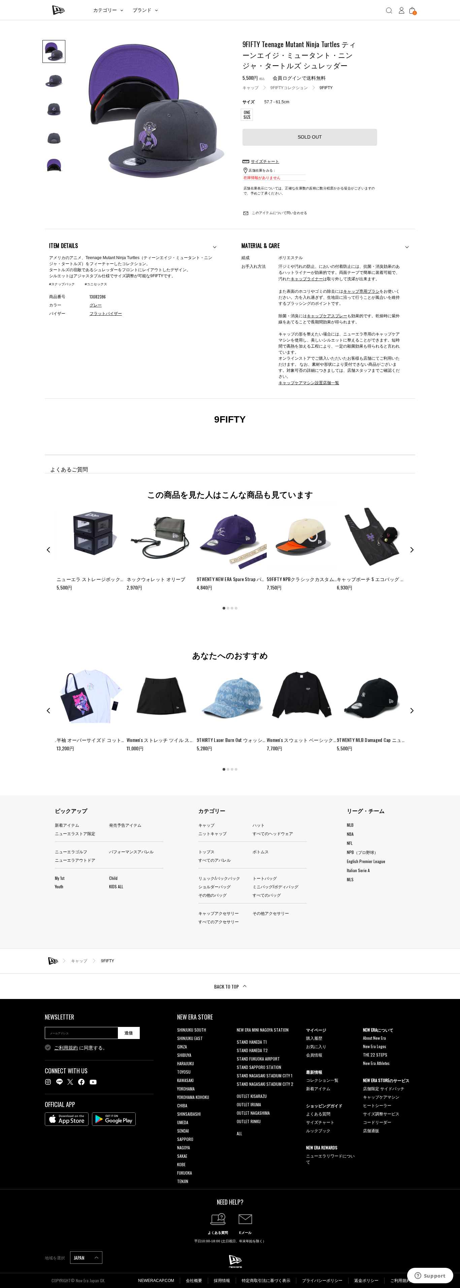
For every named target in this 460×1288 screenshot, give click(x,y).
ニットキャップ (212, 833)
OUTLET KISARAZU (252, 1096)
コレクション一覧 (322, 1080)
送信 (129, 1033)
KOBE (181, 1164)
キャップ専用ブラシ (361, 291)
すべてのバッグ (267, 895)
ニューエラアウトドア (75, 860)
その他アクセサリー (271, 913)
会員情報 (314, 1055)
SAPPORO (185, 1139)
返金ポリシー (366, 1280)
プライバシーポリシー (322, 1280)
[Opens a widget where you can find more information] (430, 1276)
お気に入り (316, 1046)
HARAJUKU (185, 1063)
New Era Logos (374, 1046)
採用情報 (222, 1280)
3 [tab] (232, 608)
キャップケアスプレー (327, 315)
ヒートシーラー (377, 1105)
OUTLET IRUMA (249, 1104)
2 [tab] (228, 608)
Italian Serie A (358, 870)
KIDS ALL (116, 886)
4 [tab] (236, 608)
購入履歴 (314, 1038)
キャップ (250, 87)
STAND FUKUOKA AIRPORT (258, 1059)
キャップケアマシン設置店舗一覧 (308, 382)
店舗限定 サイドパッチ (383, 1088)
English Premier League (366, 861)
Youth (59, 886)
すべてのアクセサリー (218, 921)
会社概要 (194, 1280)
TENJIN (182, 1181)
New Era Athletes (376, 1063)
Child (113, 878)
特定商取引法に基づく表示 (266, 1280)
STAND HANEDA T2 (252, 1050)
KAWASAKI (185, 1080)
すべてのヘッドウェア (273, 833)
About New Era (374, 1038)
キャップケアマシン (381, 1097)
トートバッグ (265, 878)
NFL (350, 843)
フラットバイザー (106, 313)
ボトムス (261, 851)
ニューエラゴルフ (71, 851)
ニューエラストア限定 (75, 833)
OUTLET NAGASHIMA (253, 1113)
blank (241, 1038)
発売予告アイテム (125, 825)
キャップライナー (307, 278)
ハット (259, 825)
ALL (239, 1133)
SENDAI (183, 1131)
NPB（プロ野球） (362, 852)
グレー (96, 305)
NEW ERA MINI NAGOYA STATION (263, 1030)
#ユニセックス (96, 284)
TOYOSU (184, 1072)
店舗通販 (371, 1130)
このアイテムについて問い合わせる (279, 213)
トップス (206, 851)
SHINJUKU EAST (190, 1038)
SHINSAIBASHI (189, 1114)
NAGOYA (183, 1147)
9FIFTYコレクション (289, 87)
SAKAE (182, 1156)
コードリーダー (377, 1122)
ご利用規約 (66, 1047)
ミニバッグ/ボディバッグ (275, 886)
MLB (350, 825)
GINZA (182, 1046)
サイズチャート (320, 1122)
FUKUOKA (184, 1173)
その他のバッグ (212, 895)
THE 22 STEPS (375, 1055)
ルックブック (318, 1130)
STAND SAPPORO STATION (259, 1067)
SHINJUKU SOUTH (191, 1030)
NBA (350, 834)
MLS (350, 879)
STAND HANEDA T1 (252, 1042)
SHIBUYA (184, 1055)
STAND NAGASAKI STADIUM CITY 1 (264, 1075)
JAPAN (79, 1257)
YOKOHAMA (186, 1089)
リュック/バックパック (219, 878)
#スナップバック (62, 284)
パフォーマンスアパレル (131, 851)
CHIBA (182, 1105)
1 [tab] (224, 608)
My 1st (59, 878)
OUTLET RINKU (249, 1121)
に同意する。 (80, 1047)
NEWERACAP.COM (156, 1280)
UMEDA (182, 1122)
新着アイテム (67, 825)
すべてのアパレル (214, 860)
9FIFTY (326, 87)
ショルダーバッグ (214, 886)
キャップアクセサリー (218, 913)
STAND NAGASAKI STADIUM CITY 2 (265, 1084)
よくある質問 (318, 1113)
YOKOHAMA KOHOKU (193, 1097)
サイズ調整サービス (381, 1113)
